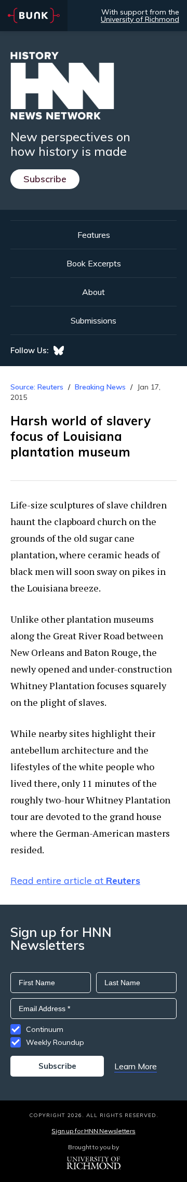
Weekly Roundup (55, 1042)
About (93, 292)
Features (93, 235)
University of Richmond (140, 19)
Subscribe (44, 179)
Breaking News (100, 387)
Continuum (44, 1029)
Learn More (135, 1066)
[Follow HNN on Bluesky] (59, 350)
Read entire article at (75, 880)
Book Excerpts (93, 263)
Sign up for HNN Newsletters (93, 1131)
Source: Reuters (36, 387)
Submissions (93, 320)
